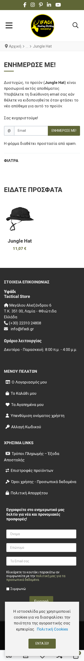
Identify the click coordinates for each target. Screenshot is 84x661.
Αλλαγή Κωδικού (26, 426)
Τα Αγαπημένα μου (27, 404)
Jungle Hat (20, 241)
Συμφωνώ (18, 589)
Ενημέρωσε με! (64, 130)
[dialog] (42, 629)
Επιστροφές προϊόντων (32, 470)
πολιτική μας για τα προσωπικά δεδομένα (35, 578)
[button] (75, 26)
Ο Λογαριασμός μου (29, 382)
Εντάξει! (42, 643)
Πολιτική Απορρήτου (29, 493)
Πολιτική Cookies (52, 629)
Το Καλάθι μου (23, 393)
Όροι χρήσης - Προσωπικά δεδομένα (43, 481)
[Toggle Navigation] (9, 26)
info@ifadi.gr (22, 329)
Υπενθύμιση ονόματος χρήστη (37, 415)
